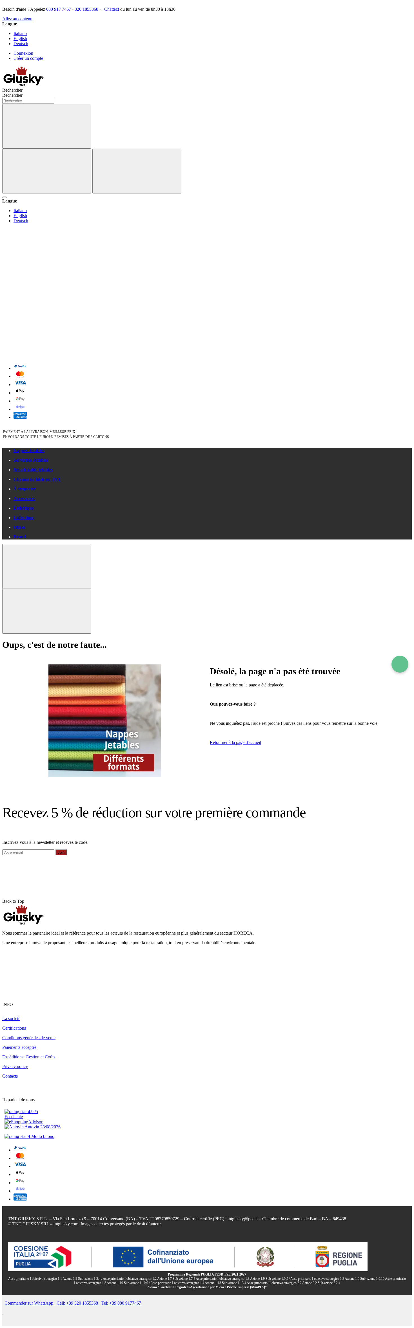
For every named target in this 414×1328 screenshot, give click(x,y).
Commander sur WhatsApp (29, 1303)
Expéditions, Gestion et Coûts (28, 1056)
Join (61, 852)
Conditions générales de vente (28, 1037)
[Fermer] (136, 171)
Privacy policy (15, 1066)
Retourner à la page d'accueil (235, 742)
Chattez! (111, 9)
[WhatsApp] (399, 664)
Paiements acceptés (19, 1047)
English (20, 38)
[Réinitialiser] (46, 171)
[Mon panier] (44, 355)
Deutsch (21, 43)
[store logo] (23, 85)
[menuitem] (213, 450)
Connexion (23, 53)
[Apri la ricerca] (4, 197)
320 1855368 (86, 9)
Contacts (10, 1076)
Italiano (20, 33)
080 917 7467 (58, 9)
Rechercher (12, 95)
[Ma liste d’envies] (44, 268)
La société (11, 1018)
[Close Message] (46, 566)
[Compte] (44, 312)
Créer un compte (28, 58)
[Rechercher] (46, 126)
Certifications (14, 1028)
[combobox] (28, 101)
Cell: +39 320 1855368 (78, 1303)
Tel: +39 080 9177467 (121, 1303)
